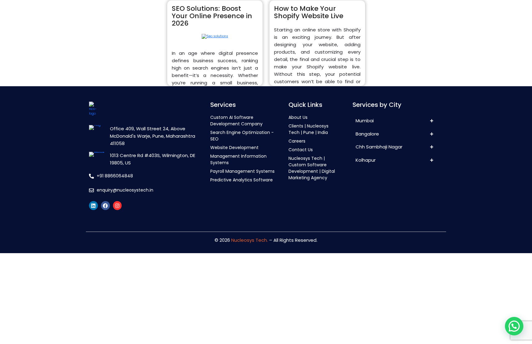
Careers (296, 141)
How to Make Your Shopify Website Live (308, 12)
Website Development (234, 147)
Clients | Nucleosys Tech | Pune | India (308, 129)
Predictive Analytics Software (241, 180)
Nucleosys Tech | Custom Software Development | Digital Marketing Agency (311, 168)
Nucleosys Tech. (249, 240)
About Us (298, 117)
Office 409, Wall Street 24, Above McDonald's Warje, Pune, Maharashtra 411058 (152, 136)
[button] (514, 326)
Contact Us (300, 150)
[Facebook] (105, 205)
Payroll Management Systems (242, 171)
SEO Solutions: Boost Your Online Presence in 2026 (212, 16)
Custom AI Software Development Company (236, 120)
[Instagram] (117, 205)
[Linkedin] (93, 205)
